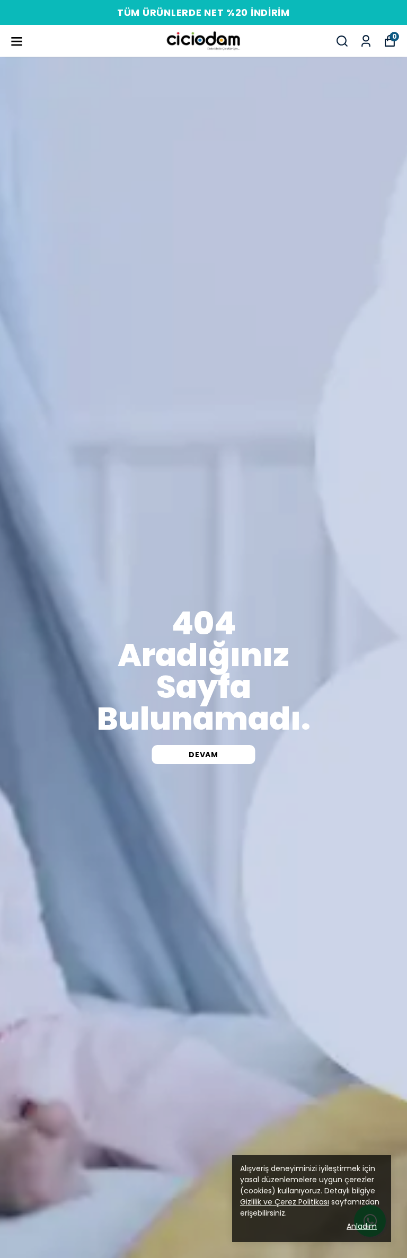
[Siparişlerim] (366, 41)
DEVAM (203, 754)
